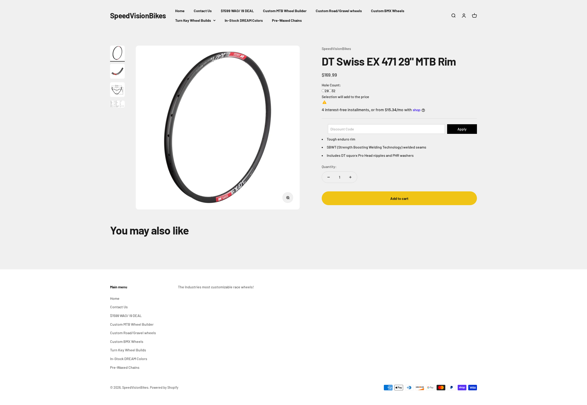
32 (333, 90)
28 (327, 90)
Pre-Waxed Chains (287, 20)
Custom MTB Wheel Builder (285, 10)
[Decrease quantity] (328, 177)
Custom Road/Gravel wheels (339, 10)
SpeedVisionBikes (336, 48)
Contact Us (203, 10)
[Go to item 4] (117, 105)
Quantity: (329, 166)
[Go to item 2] (117, 72)
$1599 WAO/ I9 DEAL (237, 10)
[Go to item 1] (117, 54)
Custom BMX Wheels (387, 10)
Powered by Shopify (164, 387)
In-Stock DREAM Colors (244, 20)
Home (180, 10)
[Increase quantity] (350, 177)
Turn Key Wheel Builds (193, 20)
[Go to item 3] (117, 90)
